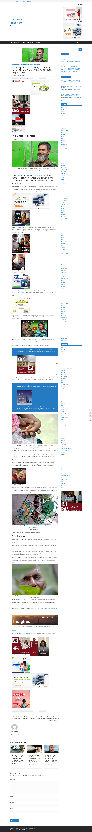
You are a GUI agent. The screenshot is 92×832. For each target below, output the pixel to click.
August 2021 (63, 231)
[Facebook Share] (90, 410)
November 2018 (64, 299)
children (18, 559)
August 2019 (63, 280)
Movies (62, 442)
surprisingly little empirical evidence (23, 599)
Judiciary (62, 421)
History (62, 411)
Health (62, 409)
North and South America (66, 448)
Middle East (63, 436)
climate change (45, 559)
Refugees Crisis (64, 456)
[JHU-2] (39, 638)
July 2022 (63, 208)
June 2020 (63, 260)
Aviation (62, 359)
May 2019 (63, 286)
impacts (31, 559)
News (38, 64)
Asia (62, 357)
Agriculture (18, 64)
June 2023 (63, 185)
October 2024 (63, 152)
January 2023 (63, 196)
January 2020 (63, 270)
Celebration (63, 370)
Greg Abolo (23, 75)
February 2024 (64, 169)
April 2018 (63, 313)
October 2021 (63, 227)
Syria (28, 175)
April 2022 (63, 214)
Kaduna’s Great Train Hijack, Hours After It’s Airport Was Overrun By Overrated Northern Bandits (71, 99)
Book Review (63, 362)
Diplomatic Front (64, 384)
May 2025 (63, 138)
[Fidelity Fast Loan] (21, 211)
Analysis (22, 64)
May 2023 (63, 187)
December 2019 (64, 272)
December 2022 (64, 198)
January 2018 (63, 319)
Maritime (63, 432)
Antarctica (63, 353)
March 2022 (63, 216)
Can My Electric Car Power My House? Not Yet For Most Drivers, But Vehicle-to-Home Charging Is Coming (18, 759)
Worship (62, 487)
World (62, 485)
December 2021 (64, 222)
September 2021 (64, 229)
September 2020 (64, 253)
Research (63, 458)
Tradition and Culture (65, 475)
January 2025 (63, 146)
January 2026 (63, 122)
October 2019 (63, 276)
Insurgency (63, 419)
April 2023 (63, 190)
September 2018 (64, 303)
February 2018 (64, 317)
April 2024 (63, 165)
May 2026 (63, 113)
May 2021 (63, 237)
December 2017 (64, 321)
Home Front (63, 413)
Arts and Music (64, 355)
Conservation (63, 378)
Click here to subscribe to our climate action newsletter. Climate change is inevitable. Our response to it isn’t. (33, 626)
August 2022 (63, 206)
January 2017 (63, 340)
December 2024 (64, 148)
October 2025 (63, 128)
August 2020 (63, 255)
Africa (13, 64)
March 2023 (63, 192)
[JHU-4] (21, 96)
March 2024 (63, 167)
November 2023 (64, 175)
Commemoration (64, 374)
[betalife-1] (21, 80)
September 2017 (64, 327)
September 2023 (64, 179)
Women (54, 557)
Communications (64, 376)
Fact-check (63, 403)
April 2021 (63, 239)
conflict (37, 559)
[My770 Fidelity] (21, 658)
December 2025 (64, 124)
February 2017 (64, 338)
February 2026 (64, 119)
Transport (63, 477)
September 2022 (64, 204)
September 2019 (64, 278)
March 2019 (63, 290)
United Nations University (26, 171)
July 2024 (63, 159)
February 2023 (64, 194)
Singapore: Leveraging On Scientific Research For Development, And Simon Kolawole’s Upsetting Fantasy (46, 718)
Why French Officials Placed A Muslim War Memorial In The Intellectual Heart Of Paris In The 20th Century (71, 58)
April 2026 (63, 115)
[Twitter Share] (90, 413)
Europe (62, 399)
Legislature (63, 427)
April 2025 (63, 140)
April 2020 (63, 264)
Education (63, 388)
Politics (23, 42)
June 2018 (63, 309)
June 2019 (63, 284)
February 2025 (64, 144)
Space (62, 465)
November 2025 (64, 126)
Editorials (16, 42)
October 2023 (63, 177)
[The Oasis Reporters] (11, 42)
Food (62, 405)
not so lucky (23, 531)
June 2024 (63, 161)
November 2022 (64, 200)
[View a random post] (80, 42)
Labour (62, 423)
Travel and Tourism (65, 479)
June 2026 (63, 111)
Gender (62, 407)
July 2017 (63, 332)
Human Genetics (64, 417)
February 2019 (64, 292)
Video (62, 481)
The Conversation (28, 633)
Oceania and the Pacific (66, 450)
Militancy (63, 440)
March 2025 (63, 142)
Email (12, 802)
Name (12, 796)
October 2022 (63, 202)
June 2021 (63, 235)
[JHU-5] (26, 356)
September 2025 (64, 130)
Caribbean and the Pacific (66, 368)
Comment (13, 779)
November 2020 (64, 249)
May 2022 (63, 212)
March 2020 (63, 266)
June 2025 (63, 136)
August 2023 (63, 181)
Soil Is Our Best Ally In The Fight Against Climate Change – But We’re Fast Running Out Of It (24, 718)
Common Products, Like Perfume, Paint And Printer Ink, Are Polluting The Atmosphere (34, 758)
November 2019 (64, 274)
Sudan (20, 175)
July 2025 (63, 134)
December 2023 (64, 173)
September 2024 (64, 155)
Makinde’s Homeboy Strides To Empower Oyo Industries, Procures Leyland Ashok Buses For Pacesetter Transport (71, 94)
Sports (38, 42)
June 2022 (63, 210)
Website (12, 808)
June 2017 (63, 334)
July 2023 (63, 183)
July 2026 (63, 109)
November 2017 (64, 323)
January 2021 (63, 245)
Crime (62, 382)
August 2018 (63, 305)
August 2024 (63, 157)
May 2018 (63, 311)
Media (62, 434)
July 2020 (63, 257)
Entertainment (30, 42)
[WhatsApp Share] (90, 420)
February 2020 (64, 268)
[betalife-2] (21, 235)
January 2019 (63, 295)
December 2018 (64, 297)
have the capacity (51, 606)
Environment (63, 395)
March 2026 (63, 117)
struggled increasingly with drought (23, 339)
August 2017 (63, 330)
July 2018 (63, 307)
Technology (63, 471)
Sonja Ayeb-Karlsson (16, 171)
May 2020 (63, 262)
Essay (35, 64)
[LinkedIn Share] (90, 415)
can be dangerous (22, 186)
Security (62, 462)
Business (63, 364)
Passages (63, 452)
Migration (63, 438)
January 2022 (63, 220)
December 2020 (64, 247)
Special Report (64, 467)
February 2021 (64, 243)
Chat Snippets (64, 372)
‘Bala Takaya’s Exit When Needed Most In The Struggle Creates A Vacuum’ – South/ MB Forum (71, 86)
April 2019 (63, 288)
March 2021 (63, 241)
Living (62, 430)
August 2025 (63, 132)
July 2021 (63, 233)
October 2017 (63, 325)
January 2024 (63, 171)
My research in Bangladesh (17, 290)
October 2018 (63, 301)
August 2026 (63, 107)
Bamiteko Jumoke (64, 93)
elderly (13, 559)
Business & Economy (29, 64)
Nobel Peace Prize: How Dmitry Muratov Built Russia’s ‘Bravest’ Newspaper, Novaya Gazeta (51, 758)
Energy (62, 390)
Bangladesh (39, 175)
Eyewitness (63, 401)
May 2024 (63, 163)
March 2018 (63, 315)
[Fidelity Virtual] (21, 274)
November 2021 (64, 225)
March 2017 (63, 336)
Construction (63, 380)
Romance (63, 460)
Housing (62, 415)
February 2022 (64, 218)
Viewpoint (63, 483)
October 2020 (63, 251)
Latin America (64, 425)
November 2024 (64, 150)
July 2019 (63, 282)
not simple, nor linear (29, 230)
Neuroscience (64, 444)
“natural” (31, 191)
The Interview (64, 473)
